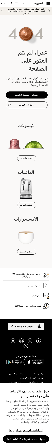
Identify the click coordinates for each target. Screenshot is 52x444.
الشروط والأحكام (36, 382)
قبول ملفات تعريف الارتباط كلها (26, 439)
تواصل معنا (38, 373)
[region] (26, 413)
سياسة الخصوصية (16, 382)
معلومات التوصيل (16, 373)
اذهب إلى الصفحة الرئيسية (26, 95)
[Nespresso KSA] (37, 3)
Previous (2, 10)
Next (49, 10)
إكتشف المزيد (26, 158)
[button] (3, 3)
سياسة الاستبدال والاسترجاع (31, 378)
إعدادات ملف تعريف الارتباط (26, 430)
